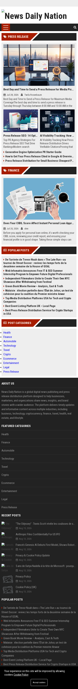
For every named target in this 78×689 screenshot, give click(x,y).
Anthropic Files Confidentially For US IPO (38, 534)
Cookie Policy (21, 674)
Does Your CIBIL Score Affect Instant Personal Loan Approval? (39, 223)
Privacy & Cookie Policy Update (33, 555)
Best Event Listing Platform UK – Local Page (30, 306)
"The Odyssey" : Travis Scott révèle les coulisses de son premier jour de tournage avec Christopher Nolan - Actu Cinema (46, 523)
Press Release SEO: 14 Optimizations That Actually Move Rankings (20, 135)
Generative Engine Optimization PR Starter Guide (33, 152)
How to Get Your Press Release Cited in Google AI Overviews (40, 156)
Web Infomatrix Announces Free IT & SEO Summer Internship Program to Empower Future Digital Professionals (37, 272)
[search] (75, 27)
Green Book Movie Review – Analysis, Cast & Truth (34, 286)
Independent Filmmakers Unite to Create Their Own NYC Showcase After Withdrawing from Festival (36, 280)
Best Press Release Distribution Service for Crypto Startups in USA (38, 312)
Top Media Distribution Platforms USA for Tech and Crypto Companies (37, 300)
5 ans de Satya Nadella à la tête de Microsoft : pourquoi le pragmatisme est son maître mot (46, 566)
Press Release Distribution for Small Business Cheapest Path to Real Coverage (40, 160)
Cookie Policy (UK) (26, 587)
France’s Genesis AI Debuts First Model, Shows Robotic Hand (46, 545)
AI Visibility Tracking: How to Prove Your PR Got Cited (57, 135)
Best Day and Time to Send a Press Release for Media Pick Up (39, 89)
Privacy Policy (23, 576)
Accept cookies (39, 682)
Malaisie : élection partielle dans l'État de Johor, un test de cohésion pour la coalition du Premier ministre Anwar (38, 292)
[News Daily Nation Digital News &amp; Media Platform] (39, 15)
